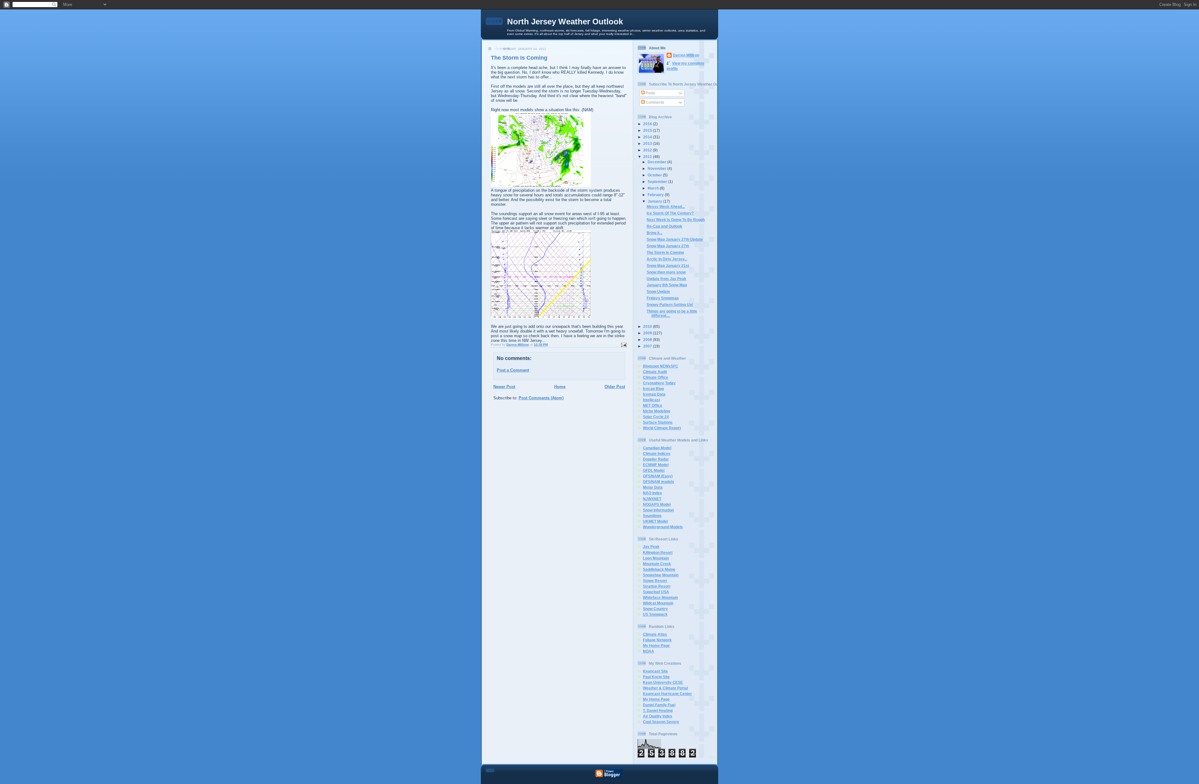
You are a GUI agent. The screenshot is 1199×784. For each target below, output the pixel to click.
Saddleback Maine (659, 569)
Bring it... (654, 233)
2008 (648, 340)
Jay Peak (651, 547)
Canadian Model (657, 448)
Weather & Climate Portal (665, 688)
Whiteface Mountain (660, 597)
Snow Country (655, 609)
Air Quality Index (657, 716)
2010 (648, 326)
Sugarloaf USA (656, 592)
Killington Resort (658, 552)
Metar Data (653, 487)
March (654, 188)
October (655, 175)
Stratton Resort (656, 586)
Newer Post (504, 386)
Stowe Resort (655, 581)
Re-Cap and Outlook (664, 226)
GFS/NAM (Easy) (658, 476)
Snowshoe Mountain (660, 575)
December (657, 162)
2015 (648, 130)
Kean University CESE (663, 682)
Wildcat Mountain (658, 603)
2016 (648, 124)
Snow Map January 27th (668, 246)
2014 (648, 137)
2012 (648, 150)
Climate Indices (656, 453)
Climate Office (655, 377)
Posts (650, 93)
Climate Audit (655, 372)
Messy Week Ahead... (666, 207)
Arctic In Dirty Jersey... (667, 259)
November (657, 168)
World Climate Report (662, 428)
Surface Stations (658, 422)
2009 (648, 333)
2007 (648, 346)
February (656, 195)
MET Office (652, 405)
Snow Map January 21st (668, 266)
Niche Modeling (656, 411)
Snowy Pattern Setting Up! (670, 305)
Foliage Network (657, 640)
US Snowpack (655, 614)
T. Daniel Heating (658, 710)
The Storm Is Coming (665, 252)
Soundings (652, 516)
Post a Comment (513, 370)
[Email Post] (623, 344)
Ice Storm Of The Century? (670, 213)
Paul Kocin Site (656, 677)
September (658, 182)
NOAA (648, 651)
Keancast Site (655, 671)
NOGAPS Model (657, 504)
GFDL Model (653, 470)
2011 (648, 157)
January (655, 201)
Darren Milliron (686, 55)
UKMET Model (655, 521)
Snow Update (658, 291)
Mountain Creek (657, 564)
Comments (654, 102)
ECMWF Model (656, 465)
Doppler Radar (656, 459)
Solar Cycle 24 (656, 417)
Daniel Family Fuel (659, 705)
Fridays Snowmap (662, 298)
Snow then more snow (666, 272)
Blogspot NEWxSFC (660, 366)
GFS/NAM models (658, 482)
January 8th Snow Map (667, 285)
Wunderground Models (663, 527)
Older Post (614, 386)
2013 (648, 143)
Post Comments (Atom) (541, 398)
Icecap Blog (653, 389)
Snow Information (658, 510)
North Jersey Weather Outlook (565, 21)
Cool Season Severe (661, 722)
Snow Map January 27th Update (675, 239)
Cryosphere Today (659, 383)
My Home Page (656, 645)
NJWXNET (652, 499)
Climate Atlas (655, 634)
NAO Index (652, 493)
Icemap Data (654, 394)
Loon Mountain (656, 558)
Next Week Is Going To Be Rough (676, 220)
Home (559, 386)
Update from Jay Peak (666, 279)
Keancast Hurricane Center (667, 694)
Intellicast (651, 400)
